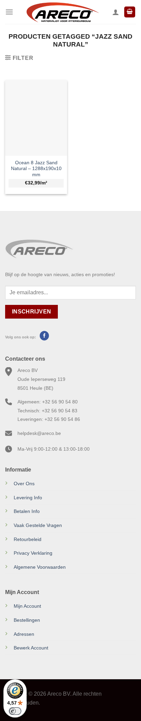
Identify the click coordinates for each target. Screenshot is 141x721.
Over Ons (24, 483)
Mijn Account (27, 606)
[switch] (15, 711)
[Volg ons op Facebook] (44, 335)
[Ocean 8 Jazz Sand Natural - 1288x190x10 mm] (36, 117)
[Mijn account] (115, 12)
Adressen (24, 634)
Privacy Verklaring (33, 553)
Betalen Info (27, 511)
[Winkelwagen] (129, 12)
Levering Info (28, 497)
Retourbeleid (27, 539)
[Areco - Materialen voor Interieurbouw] (62, 12)
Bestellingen (27, 620)
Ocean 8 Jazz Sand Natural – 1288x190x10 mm (36, 168)
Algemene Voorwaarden (40, 567)
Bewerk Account (31, 648)
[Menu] (9, 11)
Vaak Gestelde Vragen (38, 525)
